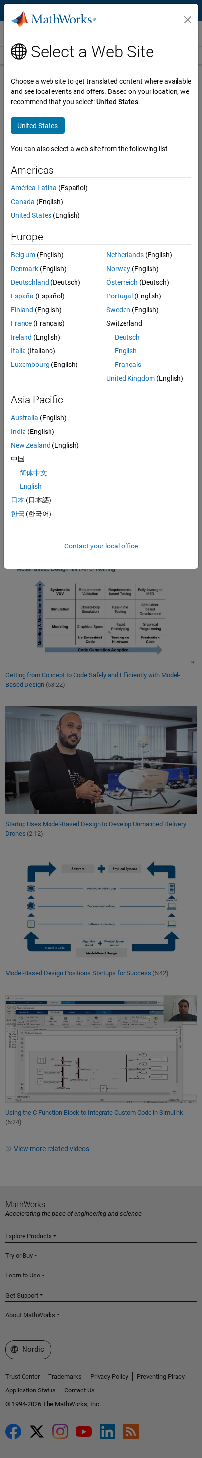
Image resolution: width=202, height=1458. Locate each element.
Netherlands (125, 255)
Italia (18, 351)
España (22, 296)
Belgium (23, 255)
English (126, 351)
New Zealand (30, 445)
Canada (23, 201)
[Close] (188, 19)
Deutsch (127, 337)
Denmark (24, 269)
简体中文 (33, 473)
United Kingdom (130, 378)
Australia (24, 418)
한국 (18, 514)
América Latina (34, 188)
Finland (22, 310)
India (18, 431)
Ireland (21, 337)
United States (31, 215)
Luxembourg (30, 364)
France (21, 323)
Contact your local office (101, 546)
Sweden (118, 310)
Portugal (119, 296)
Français (128, 364)
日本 (18, 500)
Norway (118, 269)
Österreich (122, 282)
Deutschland (30, 282)
